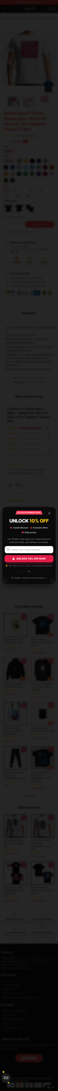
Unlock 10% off (6, 1078)
